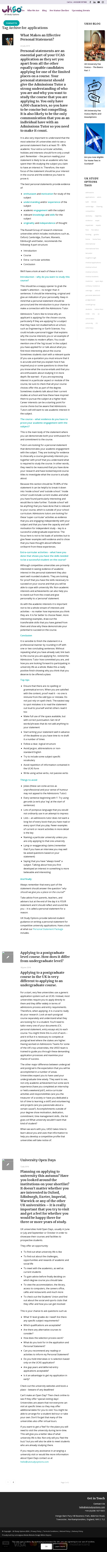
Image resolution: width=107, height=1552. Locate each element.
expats (98, 225)
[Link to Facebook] (90, 2)
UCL (93, 314)
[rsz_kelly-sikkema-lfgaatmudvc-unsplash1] (7, 39)
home (88, 239)
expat (97, 220)
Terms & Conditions (50, 1531)
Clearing (99, 206)
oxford (97, 290)
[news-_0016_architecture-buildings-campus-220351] (7, 957)
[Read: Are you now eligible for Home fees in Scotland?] (94, 138)
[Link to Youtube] (99, 2)
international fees (92, 248)
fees (87, 230)
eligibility (98, 216)
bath (87, 202)
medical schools (92, 272)
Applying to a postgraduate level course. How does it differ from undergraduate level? (45, 957)
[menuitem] (6, 10)
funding (88, 234)
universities (90, 319)
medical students (92, 276)
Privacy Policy (36, 1531)
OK (46, 1546)
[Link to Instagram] (103, 2)
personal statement (93, 295)
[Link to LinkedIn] (94, 2)
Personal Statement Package (48, 929)
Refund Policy (65, 1531)
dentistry (89, 216)
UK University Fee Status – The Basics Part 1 (93, 67)
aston (99, 197)
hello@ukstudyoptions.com (34, 1461)
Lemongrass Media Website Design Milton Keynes (32, 1535)
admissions (90, 192)
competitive (90, 211)
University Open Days (38, 1160)
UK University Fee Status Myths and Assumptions (92, 113)
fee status (95, 230)
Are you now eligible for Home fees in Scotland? (94, 160)
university (89, 323)
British (94, 202)
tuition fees (99, 309)
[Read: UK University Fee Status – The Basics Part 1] (94, 45)
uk (98, 314)
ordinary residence (93, 286)
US (97, 323)
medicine (89, 281)
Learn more (60, 1546)
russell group (90, 304)
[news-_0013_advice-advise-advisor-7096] (7, 1164)
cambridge (90, 206)
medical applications (93, 262)
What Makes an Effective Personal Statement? (40, 37)
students (89, 309)
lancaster (89, 253)
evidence (89, 220)
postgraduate (90, 300)
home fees (97, 239)
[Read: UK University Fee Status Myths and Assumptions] (94, 92)
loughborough (91, 258)
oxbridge (89, 290)
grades (96, 234)
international (90, 244)
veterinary (89, 328)
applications (90, 197)
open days (99, 281)
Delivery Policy (77, 1531)
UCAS (87, 314)
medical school (91, 267)
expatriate (89, 225)
